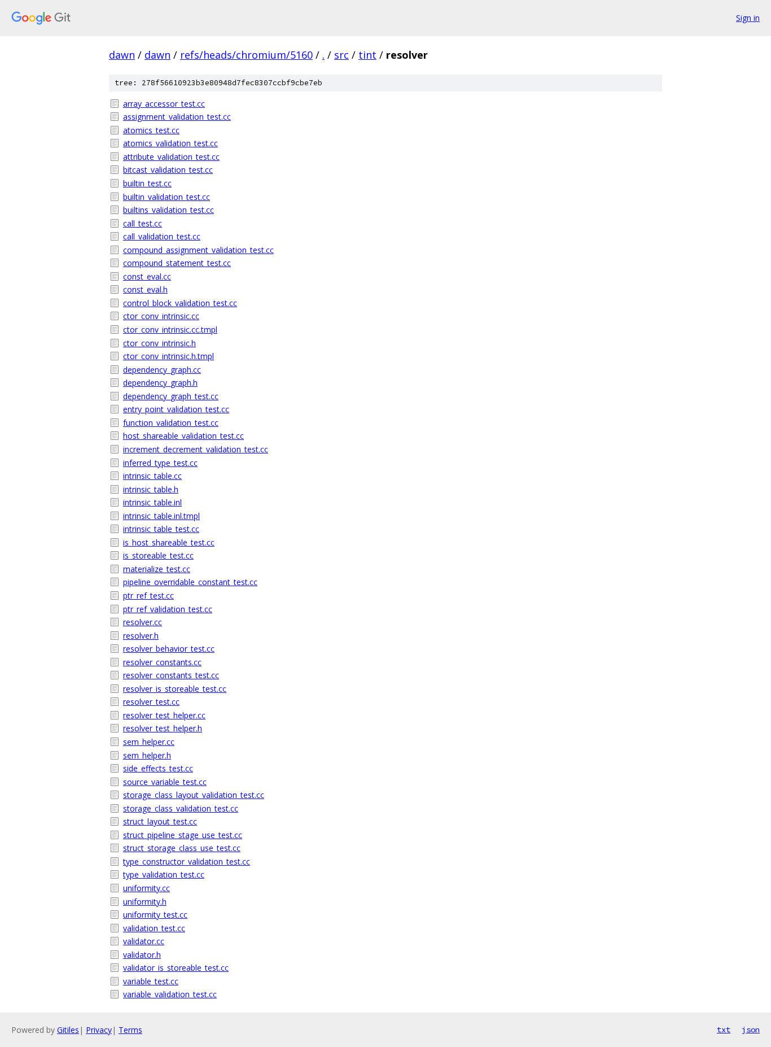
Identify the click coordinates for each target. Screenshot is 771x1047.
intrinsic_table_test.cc (161, 529)
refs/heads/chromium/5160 (246, 55)
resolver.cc (142, 622)
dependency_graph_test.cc (170, 396)
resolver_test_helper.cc (164, 715)
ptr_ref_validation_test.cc (167, 609)
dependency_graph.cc (162, 369)
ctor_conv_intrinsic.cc (161, 316)
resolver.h (141, 635)
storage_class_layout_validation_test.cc (193, 794)
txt (723, 1029)
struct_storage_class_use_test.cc (181, 848)
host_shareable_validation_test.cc (183, 435)
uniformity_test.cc (155, 914)
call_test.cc (142, 223)
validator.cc (143, 941)
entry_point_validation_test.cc (176, 409)
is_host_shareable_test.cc (168, 542)
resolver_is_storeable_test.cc (174, 688)
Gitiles (68, 1029)
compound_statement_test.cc (177, 263)
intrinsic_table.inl (152, 502)
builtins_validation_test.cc (168, 209)
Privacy (99, 1029)
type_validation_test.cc (163, 874)
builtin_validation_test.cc (166, 196)
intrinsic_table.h (150, 489)
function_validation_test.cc (170, 422)
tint (367, 55)
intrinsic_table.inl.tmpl (161, 516)
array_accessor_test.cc (164, 103)
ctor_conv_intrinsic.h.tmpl (168, 356)
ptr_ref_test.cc (148, 595)
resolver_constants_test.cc (171, 675)
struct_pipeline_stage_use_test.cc (182, 835)
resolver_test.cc (151, 701)
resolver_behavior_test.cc (168, 648)
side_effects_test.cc (158, 768)
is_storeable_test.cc (158, 555)
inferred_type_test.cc (160, 462)
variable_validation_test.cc (170, 994)
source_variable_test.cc (165, 781)
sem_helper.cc (148, 741)
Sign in (748, 17)
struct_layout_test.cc (160, 821)
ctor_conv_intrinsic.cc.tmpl (170, 329)
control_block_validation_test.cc (180, 303)
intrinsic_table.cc (152, 475)
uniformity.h (145, 901)
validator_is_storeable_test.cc (176, 967)
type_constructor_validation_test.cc (186, 861)
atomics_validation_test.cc (170, 143)
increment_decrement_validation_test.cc (195, 449)
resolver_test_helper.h (162, 728)
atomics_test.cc (151, 130)
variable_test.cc (150, 981)
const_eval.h (145, 289)
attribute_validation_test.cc (171, 156)
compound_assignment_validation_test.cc (198, 250)
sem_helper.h (147, 755)
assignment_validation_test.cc (177, 116)
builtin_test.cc (147, 183)
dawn (122, 55)
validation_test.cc (154, 928)
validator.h (142, 954)
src (341, 55)
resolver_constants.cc (162, 662)
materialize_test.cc (156, 569)
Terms (130, 1029)
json (751, 1029)
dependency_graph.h (160, 382)
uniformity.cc (146, 888)
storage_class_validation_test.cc (180, 808)
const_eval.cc (147, 276)
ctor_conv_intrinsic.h (159, 343)
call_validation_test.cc (161, 236)
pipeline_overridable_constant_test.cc (190, 582)
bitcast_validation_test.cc (168, 169)
